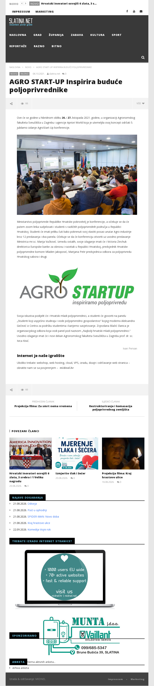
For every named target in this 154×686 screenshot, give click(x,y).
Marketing (44, 11)
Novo (28, 67)
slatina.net (54, 73)
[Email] (141, 11)
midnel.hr (67, 368)
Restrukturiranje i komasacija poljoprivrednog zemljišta (110, 406)
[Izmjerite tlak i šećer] (77, 453)
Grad (34, 3)
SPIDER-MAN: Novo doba (43, 516)
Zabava (77, 35)
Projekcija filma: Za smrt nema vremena (43, 404)
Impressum (21, 11)
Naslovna (17, 35)
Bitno (57, 46)
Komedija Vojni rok (39, 529)
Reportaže (18, 46)
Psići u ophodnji (37, 510)
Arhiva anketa (20, 668)
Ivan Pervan (130, 348)
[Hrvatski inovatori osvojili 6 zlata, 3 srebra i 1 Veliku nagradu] (30, 453)
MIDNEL (40, 679)
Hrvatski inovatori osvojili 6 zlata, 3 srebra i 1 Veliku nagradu (29, 477)
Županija (56, 35)
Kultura (97, 35)
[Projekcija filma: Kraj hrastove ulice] (123, 453)
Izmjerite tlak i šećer (56, 3)
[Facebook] (127, 11)
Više (139, 103)
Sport (117, 35)
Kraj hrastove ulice (39, 523)
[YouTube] (134, 11)
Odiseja (32, 503)
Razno (39, 46)
